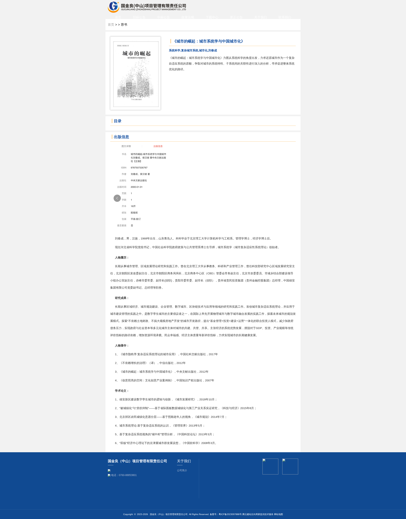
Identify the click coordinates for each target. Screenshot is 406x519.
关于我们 (260, 17)
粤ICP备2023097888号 (230, 514)
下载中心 (212, 17)
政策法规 (187, 17)
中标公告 (163, 17)
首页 (118, 17)
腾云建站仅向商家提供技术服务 (257, 514)
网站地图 (278, 514)
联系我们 (284, 17)
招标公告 (139, 17)
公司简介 (182, 470)
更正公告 (236, 17)
